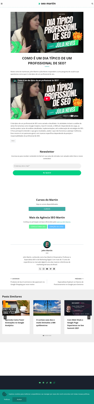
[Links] (54, 382)
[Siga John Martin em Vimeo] (50, 268)
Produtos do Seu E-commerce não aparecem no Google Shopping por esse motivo (28, 281)
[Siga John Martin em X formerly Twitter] (40, 268)
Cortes (47, 66)
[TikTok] (47, 382)
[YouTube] (39, 382)
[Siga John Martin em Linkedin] (54, 268)
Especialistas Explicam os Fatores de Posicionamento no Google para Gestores (68, 281)
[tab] (43, 335)
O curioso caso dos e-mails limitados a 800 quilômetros (45, 323)
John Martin (47, 250)
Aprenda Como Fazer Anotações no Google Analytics (14, 323)
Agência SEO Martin (63, 222)
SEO (13, 141)
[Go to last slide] (5, 317)
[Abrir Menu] (1, 3)
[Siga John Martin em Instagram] (43, 268)
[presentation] (16, 308)
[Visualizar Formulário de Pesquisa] (92, 3)
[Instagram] (50, 382)
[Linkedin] (43, 382)
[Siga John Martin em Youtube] (47, 268)
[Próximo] (88, 317)
